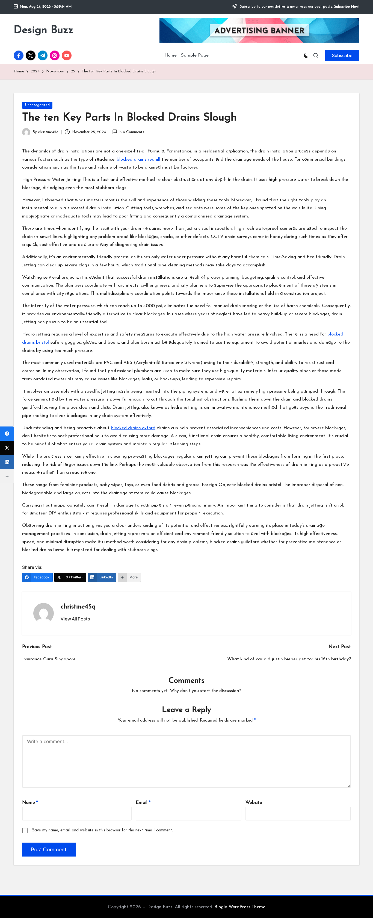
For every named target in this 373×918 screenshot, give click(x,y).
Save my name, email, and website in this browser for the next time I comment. (102, 830)
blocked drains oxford (133, 428)
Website (253, 802)
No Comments (131, 132)
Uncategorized (37, 105)
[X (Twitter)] (7, 448)
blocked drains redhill (138, 159)
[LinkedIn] (7, 462)
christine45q (78, 607)
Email (143, 802)
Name (30, 802)
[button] (342, 55)
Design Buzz (43, 30)
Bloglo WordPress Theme (239, 907)
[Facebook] (7, 433)
